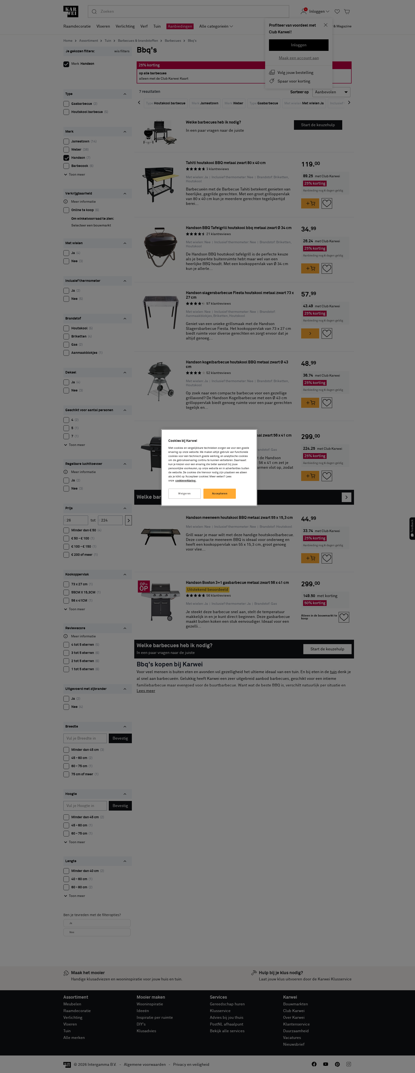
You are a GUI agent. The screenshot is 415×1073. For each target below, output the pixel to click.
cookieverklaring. (185, 480)
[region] (209, 467)
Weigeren (184, 493)
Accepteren (220, 493)
